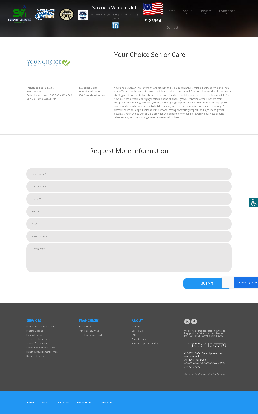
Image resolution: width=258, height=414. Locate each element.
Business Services (35, 356)
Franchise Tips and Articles (145, 343)
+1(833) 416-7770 (205, 345)
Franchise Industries (89, 330)
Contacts (106, 402)
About (187, 11)
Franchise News (139, 339)
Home (170, 11)
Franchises (227, 11)
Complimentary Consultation (40, 347)
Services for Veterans (36, 343)
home (30, 402)
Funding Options (34, 330)
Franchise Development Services (42, 351)
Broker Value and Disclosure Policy (204, 362)
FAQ (134, 335)
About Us (136, 326)
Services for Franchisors (38, 339)
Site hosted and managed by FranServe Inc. (205, 374)
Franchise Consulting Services (40, 326)
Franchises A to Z (87, 326)
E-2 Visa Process (34, 335)
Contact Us (137, 330)
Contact (172, 27)
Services (205, 11)
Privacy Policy (192, 366)
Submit (207, 283)
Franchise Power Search (90, 335)
